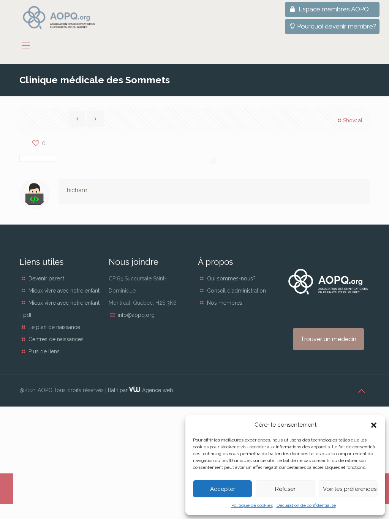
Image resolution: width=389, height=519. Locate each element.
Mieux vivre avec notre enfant (64, 291)
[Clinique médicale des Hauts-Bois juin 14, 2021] (6, 488)
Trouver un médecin (328, 339)
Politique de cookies (252, 505)
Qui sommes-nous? (231, 278)
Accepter (222, 489)
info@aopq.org (136, 315)
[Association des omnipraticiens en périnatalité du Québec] (58, 17)
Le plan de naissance (54, 327)
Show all (353, 120)
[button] (374, 425)
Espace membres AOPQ (333, 9)
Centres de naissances (56, 339)
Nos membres (224, 303)
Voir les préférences (349, 489)
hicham (77, 190)
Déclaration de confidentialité (306, 505)
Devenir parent (46, 278)
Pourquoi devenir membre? (336, 26)
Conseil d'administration (236, 291)
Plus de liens (44, 351)
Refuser (285, 489)
